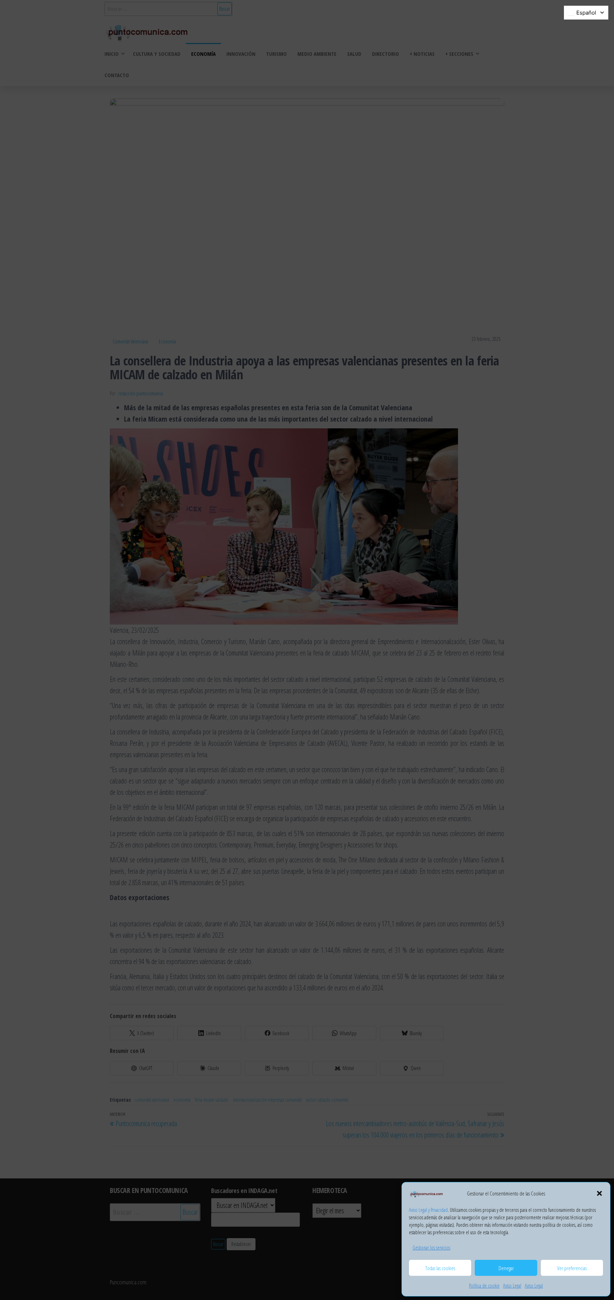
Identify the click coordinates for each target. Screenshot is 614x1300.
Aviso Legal (512, 1285)
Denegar (506, 1268)
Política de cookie (484, 1285)
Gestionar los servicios (431, 1247)
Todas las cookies (440, 1268)
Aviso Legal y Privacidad (428, 1210)
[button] (599, 1193)
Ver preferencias (572, 1268)
